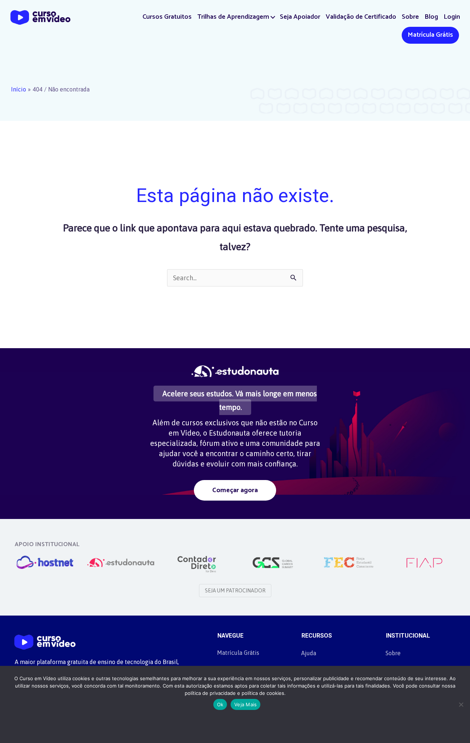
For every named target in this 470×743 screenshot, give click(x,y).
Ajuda (308, 653)
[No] (460, 704)
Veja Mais (245, 704)
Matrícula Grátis (430, 34)
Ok (220, 704)
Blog (431, 16)
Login (452, 16)
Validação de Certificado (361, 16)
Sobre (410, 16)
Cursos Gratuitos (167, 16)
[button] (273, 17)
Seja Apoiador (300, 16)
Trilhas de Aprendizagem (233, 16)
